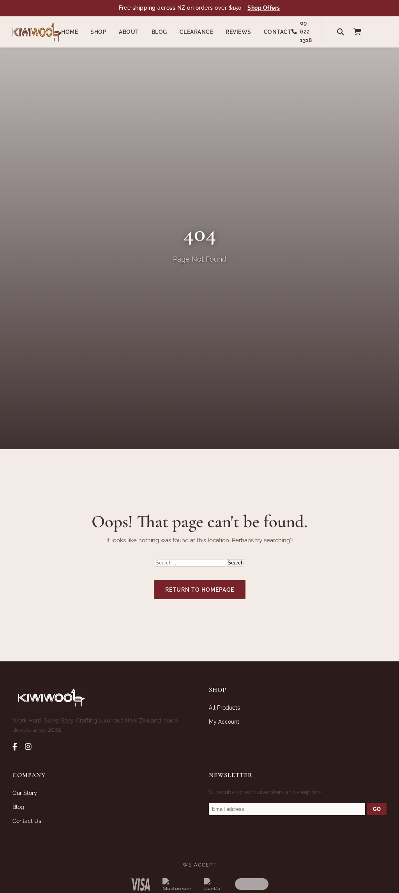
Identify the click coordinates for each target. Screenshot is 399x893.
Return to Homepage (199, 589)
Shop (98, 32)
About (129, 32)
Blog (159, 32)
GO (377, 809)
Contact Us (26, 820)
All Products (224, 707)
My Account (224, 721)
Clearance (197, 32)
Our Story (24, 792)
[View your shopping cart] (357, 31)
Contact (278, 32)
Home (69, 32)
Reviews (238, 32)
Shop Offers (263, 8)
